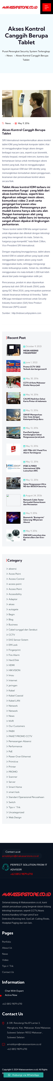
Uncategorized (16, 812)
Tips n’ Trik (7, 966)
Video (5, 959)
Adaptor (13, 599)
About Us (7, 947)
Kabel (12, 690)
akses (11, 604)
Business (13, 624)
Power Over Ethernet (20, 756)
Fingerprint (14, 649)
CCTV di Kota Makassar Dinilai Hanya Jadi (34, 383)
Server (12, 781)
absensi (13, 568)
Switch (12, 802)
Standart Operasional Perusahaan (26, 797)
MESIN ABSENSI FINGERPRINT (30, 351)
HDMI (12, 665)
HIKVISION (14, 670)
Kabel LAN (14, 700)
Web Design (15, 817)
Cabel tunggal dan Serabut (23, 629)
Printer (12, 766)
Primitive (13, 761)
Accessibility (15, 594)
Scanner (13, 776)
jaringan (13, 685)
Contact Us (8, 972)
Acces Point (15, 573)
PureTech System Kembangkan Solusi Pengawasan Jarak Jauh (34, 434)
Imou (11, 675)
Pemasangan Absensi (20, 741)
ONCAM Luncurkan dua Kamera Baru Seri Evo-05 (34, 537)
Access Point (15, 589)
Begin (12, 614)
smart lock (14, 792)
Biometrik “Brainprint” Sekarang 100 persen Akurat (33, 519)
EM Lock (13, 644)
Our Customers (17, 726)
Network (13, 705)
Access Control (16, 578)
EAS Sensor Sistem (18, 639)
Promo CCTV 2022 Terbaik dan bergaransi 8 (34, 367)
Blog (11, 619)
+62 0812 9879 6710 (21, 874)
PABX (12, 731)
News (8, 123)
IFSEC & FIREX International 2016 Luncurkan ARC (31, 468)
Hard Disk (14, 660)
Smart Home (15, 787)
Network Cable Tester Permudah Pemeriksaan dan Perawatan (34, 502)
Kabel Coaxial (16, 695)
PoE (11, 751)
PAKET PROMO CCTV (20, 736)
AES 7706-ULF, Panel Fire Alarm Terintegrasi (35, 451)
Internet (13, 680)
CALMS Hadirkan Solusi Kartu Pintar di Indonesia (34, 400)
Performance (15, 746)
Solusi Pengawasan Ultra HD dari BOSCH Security (34, 485)
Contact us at (20, 853)
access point (15, 584)
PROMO (13, 771)
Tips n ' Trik (14, 807)
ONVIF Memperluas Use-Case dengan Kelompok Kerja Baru (33, 417)
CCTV (12, 634)
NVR (11, 721)
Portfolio (6, 941)
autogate (13, 609)
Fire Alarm (14, 655)
